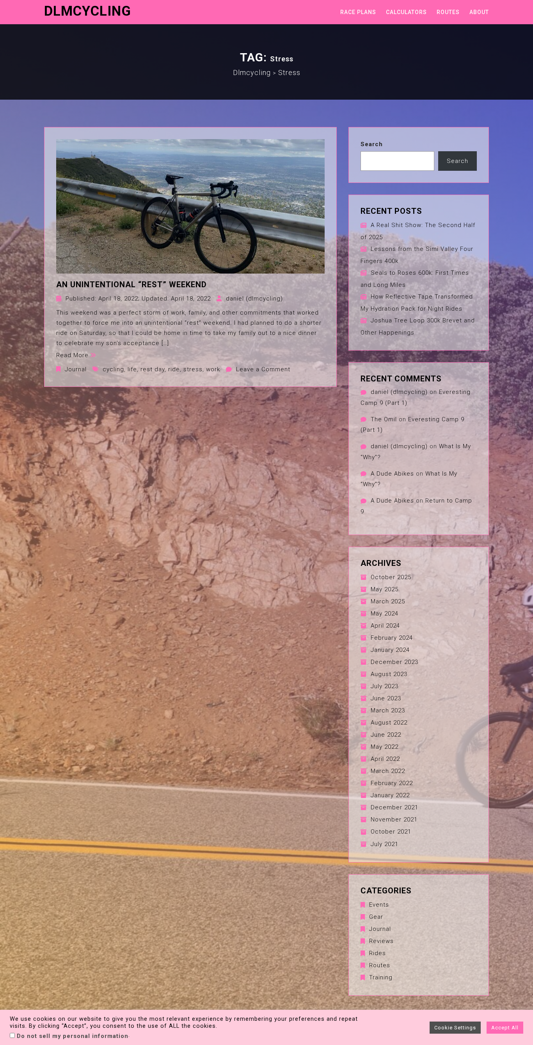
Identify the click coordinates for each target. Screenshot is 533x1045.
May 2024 (384, 613)
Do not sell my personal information (72, 1036)
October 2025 (391, 577)
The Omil (384, 419)
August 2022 (389, 722)
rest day (152, 369)
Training (381, 977)
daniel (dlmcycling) (254, 298)
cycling (113, 369)
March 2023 (388, 710)
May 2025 (384, 589)
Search (372, 144)
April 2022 (385, 758)
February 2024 (392, 637)
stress (193, 369)
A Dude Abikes (392, 473)
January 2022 (390, 795)
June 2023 (386, 698)
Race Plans (358, 12)
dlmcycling (87, 11)
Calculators (406, 12)
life (132, 369)
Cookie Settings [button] (455, 1028)
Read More (72, 355)
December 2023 (394, 662)
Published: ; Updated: (138, 298)
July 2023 (384, 686)
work (213, 369)
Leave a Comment (263, 369)
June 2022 (386, 734)
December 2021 (394, 807)
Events (379, 904)
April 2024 (385, 625)
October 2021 (391, 831)
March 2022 (388, 771)
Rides (377, 953)
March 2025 (388, 601)
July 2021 (384, 844)
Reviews (381, 941)
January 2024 (390, 649)
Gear (376, 916)
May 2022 (384, 746)
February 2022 (392, 783)
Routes (448, 12)
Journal (76, 369)
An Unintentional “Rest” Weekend (131, 284)
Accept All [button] (505, 1028)
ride (174, 369)
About (479, 12)
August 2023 (389, 674)
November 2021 (394, 819)
